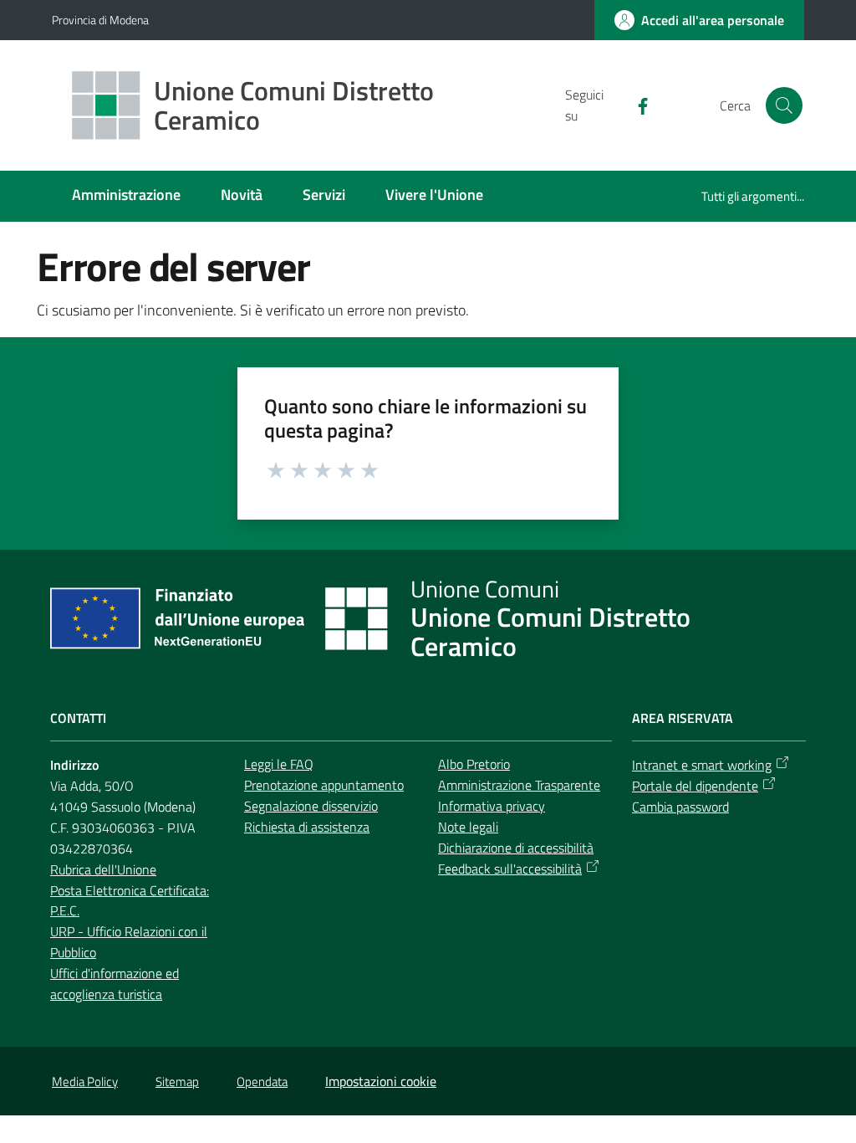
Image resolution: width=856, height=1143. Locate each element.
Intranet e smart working (702, 765)
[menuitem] (126, 196)
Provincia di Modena (100, 19)
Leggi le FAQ (278, 764)
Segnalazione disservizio (311, 806)
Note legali (468, 827)
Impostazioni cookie (380, 1081)
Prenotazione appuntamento (324, 785)
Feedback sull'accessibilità (510, 869)
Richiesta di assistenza (306, 827)
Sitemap (177, 1081)
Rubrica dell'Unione (103, 869)
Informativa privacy (491, 806)
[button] (784, 105)
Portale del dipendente (695, 786)
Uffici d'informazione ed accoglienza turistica (114, 983)
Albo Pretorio (474, 764)
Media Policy (85, 1081)
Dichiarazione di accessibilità (516, 848)
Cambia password (680, 807)
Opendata (262, 1081)
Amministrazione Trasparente (519, 785)
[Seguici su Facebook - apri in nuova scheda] (636, 105)
